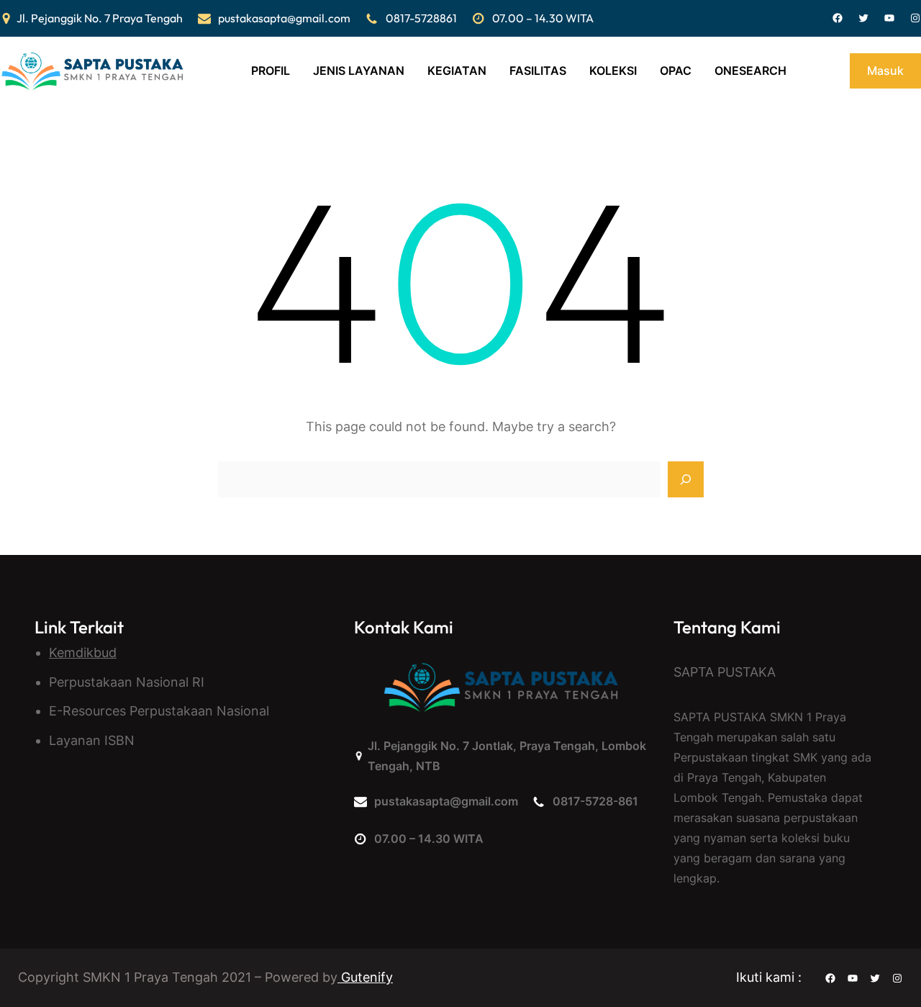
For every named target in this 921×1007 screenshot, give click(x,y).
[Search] (686, 479)
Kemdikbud (83, 652)
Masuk (885, 70)
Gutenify (365, 977)
